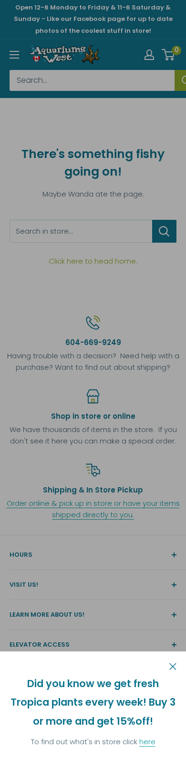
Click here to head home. (93, 261)
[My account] (149, 54)
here (147, 742)
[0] (169, 54)
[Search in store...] (164, 231)
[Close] (172, 665)
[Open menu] (14, 55)
